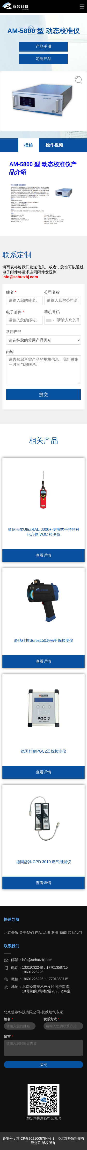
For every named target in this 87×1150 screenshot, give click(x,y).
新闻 (63, 933)
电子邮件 (15, 312)
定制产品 (43, 59)
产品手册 (43, 46)
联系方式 (51, 1019)
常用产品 (14, 332)
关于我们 (26, 933)
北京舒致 (11, 933)
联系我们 (75, 933)
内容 (10, 352)
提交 (43, 394)
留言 (8, 1036)
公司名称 (52, 292)
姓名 (11, 292)
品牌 (46, 933)
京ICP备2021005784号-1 (35, 1138)
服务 (54, 933)
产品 (38, 933)
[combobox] (50, 320)
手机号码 (52, 312)
